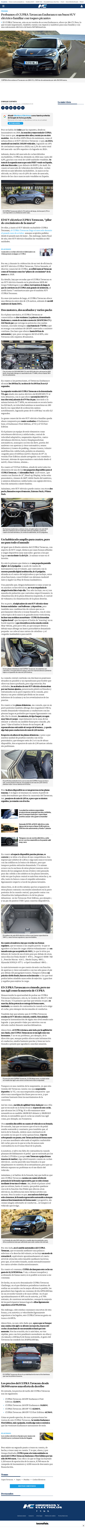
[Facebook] (3, 108)
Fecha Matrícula (63, 1516)
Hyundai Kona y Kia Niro (51, 2)
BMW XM (39, 2)
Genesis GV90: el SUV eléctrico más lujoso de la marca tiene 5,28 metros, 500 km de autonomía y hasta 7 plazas (35, 826)
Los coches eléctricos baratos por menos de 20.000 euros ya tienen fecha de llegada (18, 1437)
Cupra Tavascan (7, 1480)
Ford (62, 2)
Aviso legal (39, 1516)
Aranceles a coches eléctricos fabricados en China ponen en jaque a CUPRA (18, 253)
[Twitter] (7, 108)
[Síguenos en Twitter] (40, 1511)
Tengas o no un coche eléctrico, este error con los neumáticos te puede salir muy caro (35, 840)
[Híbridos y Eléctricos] (42, 1506)
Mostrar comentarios (27, 1486)
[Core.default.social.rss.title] (48, 1511)
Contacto (31, 1516)
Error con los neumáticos (16, 2)
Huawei (82, 2)
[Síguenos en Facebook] (37, 1511)
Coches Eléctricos (39, 1480)
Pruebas (4, 11)
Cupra (18, 1480)
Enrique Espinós (9, 102)
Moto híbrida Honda (72, 2)
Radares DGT (30, 2)
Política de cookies (50, 1516)
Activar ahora (14, 123)
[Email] (23, 108)
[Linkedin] (11, 108)
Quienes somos (21, 1516)
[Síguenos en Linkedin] (44, 1511)
